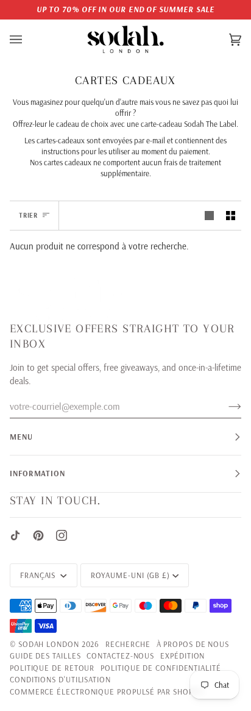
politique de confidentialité (161, 668)
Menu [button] (21, 436)
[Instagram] (61, 535)
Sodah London (48, 644)
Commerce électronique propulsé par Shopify (107, 691)
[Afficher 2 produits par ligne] (230, 215)
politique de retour (52, 668)
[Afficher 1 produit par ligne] (209, 215)
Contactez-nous (120, 655)
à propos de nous (193, 644)
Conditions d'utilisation (60, 679)
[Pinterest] (38, 535)
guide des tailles (45, 655)
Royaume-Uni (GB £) (130, 575)
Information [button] (37, 473)
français (39, 575)
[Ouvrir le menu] (28, 40)
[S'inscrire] (225, 406)
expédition (182, 655)
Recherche (127, 644)
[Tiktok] (15, 535)
